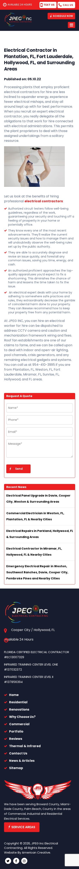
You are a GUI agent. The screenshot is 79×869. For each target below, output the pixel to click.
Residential (18, 702)
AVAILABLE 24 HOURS (19, 4)
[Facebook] (16, 861)
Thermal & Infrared (25, 746)
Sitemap (16, 768)
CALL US (68, 5)
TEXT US (49, 4)
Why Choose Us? (22, 717)
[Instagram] (24, 861)
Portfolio (16, 731)
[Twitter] (8, 861)
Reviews (15, 739)
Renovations (19, 709)
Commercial (19, 724)
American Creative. (36, 852)
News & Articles (22, 761)
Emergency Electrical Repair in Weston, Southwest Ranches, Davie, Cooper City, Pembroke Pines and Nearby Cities (37, 572)
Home (14, 695)
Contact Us (18, 753)
